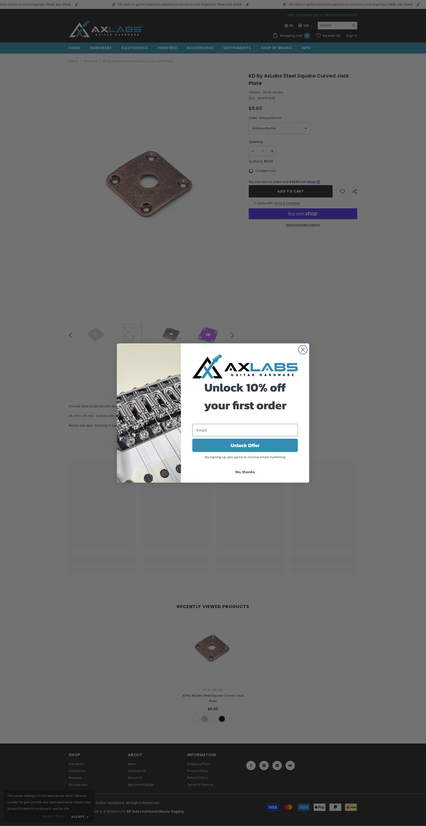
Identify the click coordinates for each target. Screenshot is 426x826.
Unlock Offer (245, 445)
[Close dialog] (303, 349)
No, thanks (245, 472)
